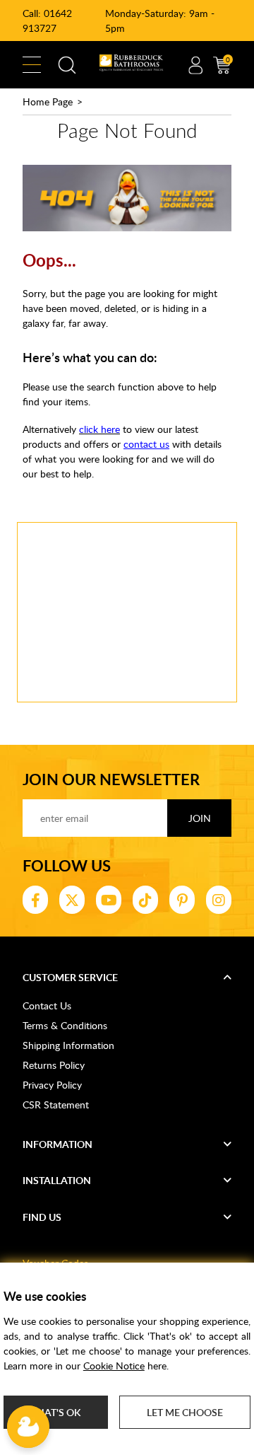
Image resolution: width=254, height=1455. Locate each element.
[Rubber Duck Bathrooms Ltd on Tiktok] (145, 900)
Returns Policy (54, 1065)
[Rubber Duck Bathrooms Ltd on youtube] (108, 900)
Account (195, 65)
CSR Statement (56, 1104)
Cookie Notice (114, 1365)
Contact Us (47, 1005)
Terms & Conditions (65, 1025)
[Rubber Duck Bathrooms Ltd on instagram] (218, 900)
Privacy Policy (52, 1084)
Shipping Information (68, 1045)
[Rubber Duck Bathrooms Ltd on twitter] (72, 900)
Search (67, 65)
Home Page (48, 101)
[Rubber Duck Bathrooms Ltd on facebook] (35, 900)
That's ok (55, 1412)
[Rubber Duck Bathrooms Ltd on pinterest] (182, 900)
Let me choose (185, 1412)
